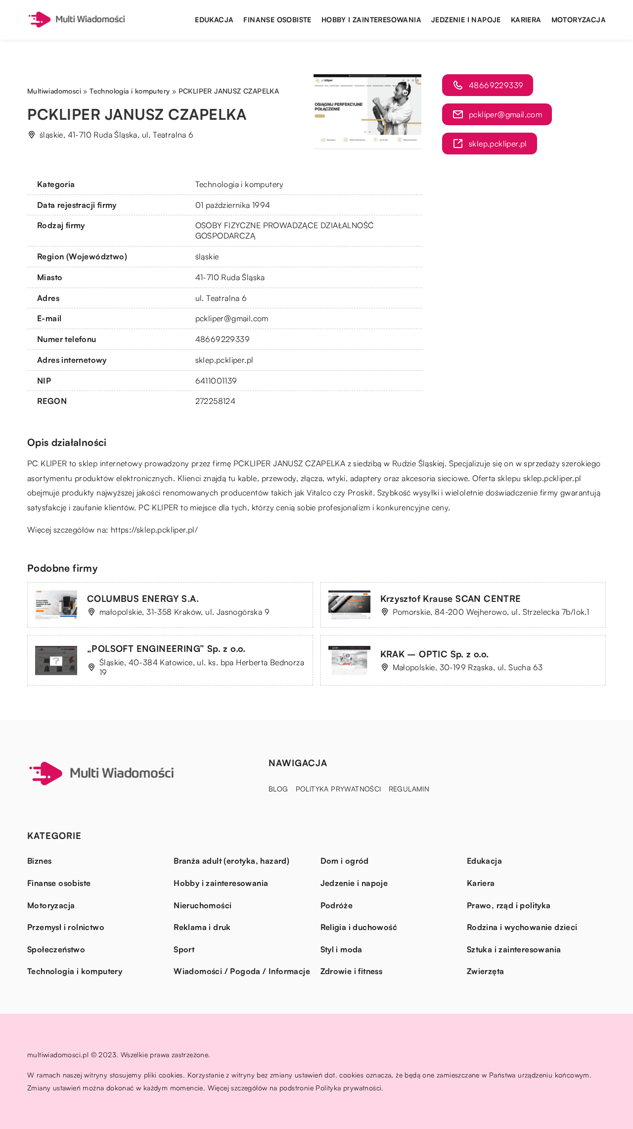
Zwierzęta (485, 971)
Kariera (526, 19)
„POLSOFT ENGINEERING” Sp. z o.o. (166, 648)
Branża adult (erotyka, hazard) (231, 861)
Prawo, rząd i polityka (509, 905)
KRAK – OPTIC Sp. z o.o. (434, 653)
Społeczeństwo (56, 949)
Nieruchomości (202, 905)
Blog (278, 789)
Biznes (39, 861)
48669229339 (222, 339)
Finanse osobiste (277, 19)
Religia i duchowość (359, 927)
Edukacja (214, 19)
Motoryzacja (578, 19)
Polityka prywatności (338, 789)
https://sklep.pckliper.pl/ (154, 530)
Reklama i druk (202, 927)
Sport (184, 949)
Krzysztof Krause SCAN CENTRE (450, 598)
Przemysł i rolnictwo (65, 927)
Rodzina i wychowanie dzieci (522, 927)
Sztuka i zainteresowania (514, 949)
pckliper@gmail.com (232, 318)
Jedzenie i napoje (466, 19)
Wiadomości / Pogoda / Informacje (242, 971)
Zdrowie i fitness (351, 971)
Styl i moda (341, 949)
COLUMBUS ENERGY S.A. (143, 598)
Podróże (336, 905)
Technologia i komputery (239, 184)
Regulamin (409, 789)
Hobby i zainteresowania (371, 19)
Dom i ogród (344, 861)
